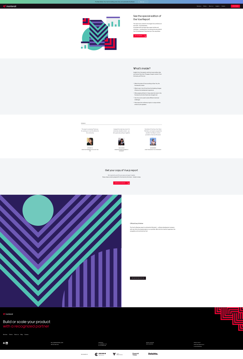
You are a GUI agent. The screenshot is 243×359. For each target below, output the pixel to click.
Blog (21, 334)
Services (5, 334)
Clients (11, 334)
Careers (26, 334)
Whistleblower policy (199, 344)
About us (16, 334)
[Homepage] (9, 6)
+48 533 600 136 (55, 344)
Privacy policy (197, 342)
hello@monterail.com (57, 342)
